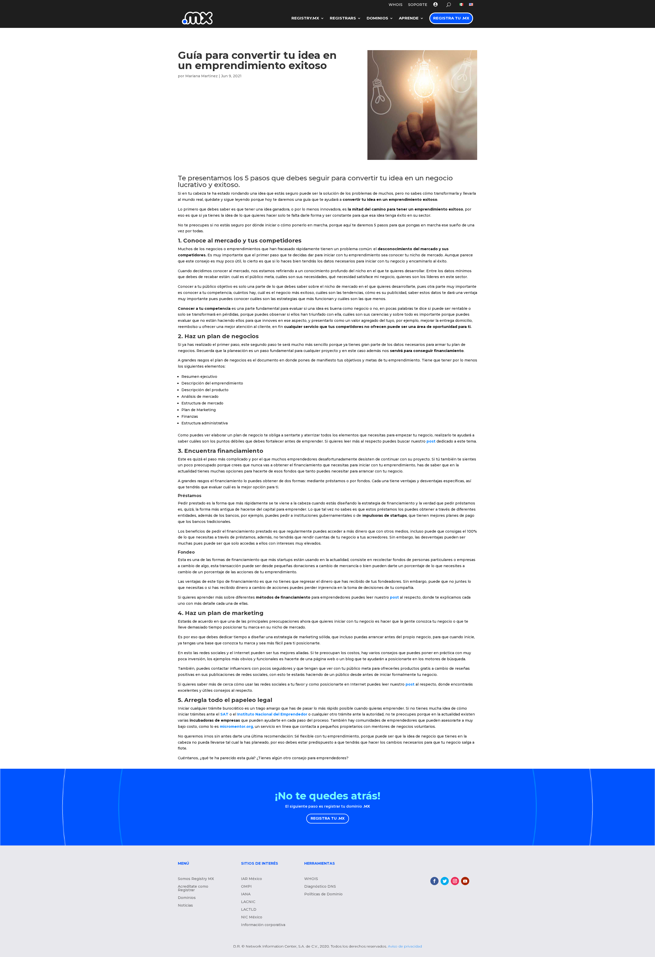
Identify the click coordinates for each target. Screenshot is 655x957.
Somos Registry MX (196, 879)
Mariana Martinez (201, 76)
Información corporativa (263, 925)
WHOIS (395, 5)
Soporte (417, 5)
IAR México (251, 879)
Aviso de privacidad (405, 946)
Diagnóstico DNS (320, 887)
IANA (245, 894)
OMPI (246, 887)
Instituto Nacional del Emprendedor (272, 714)
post (431, 441)
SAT (224, 714)
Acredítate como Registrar (193, 888)
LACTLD (248, 910)
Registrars (343, 18)
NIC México (251, 917)
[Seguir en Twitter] (445, 881)
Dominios (377, 18)
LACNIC (248, 902)
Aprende (409, 18)
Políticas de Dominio (323, 894)
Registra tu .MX (451, 18)
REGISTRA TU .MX (328, 818)
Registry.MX (305, 18)
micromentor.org (236, 726)
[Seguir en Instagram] (455, 881)
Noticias (185, 906)
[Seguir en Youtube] (465, 881)
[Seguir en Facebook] (434, 881)
